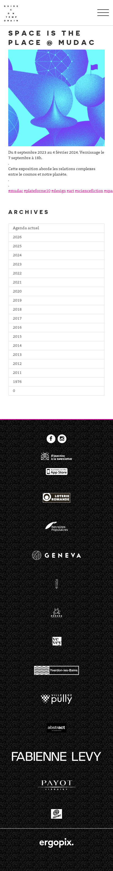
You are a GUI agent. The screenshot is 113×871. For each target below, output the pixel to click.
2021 (17, 283)
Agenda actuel (26, 228)
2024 (17, 255)
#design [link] (58, 191)
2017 (17, 319)
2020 (17, 292)
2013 (17, 355)
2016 (17, 328)
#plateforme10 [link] (37, 191)
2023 (17, 265)
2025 (17, 246)
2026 (17, 237)
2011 (17, 373)
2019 (17, 301)
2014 (17, 346)
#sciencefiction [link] (89, 191)
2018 (17, 310)
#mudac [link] (15, 191)
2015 (17, 337)
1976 (17, 382)
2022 (17, 274)
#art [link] (70, 191)
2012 (17, 364)
